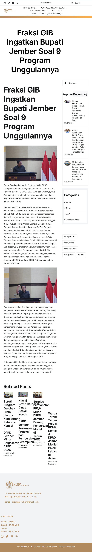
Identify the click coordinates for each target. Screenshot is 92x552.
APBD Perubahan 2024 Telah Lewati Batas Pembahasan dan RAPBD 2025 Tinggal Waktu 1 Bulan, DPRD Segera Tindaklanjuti (79, 141)
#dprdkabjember (70, 249)
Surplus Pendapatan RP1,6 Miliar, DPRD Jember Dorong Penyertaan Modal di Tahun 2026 (41, 420)
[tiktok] (9, 3)
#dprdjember (69, 243)
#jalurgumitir (68, 255)
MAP (68, 214)
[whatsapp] (17, 3)
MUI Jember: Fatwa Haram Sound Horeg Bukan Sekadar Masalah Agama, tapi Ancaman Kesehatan (79, 170)
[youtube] (13, 3)
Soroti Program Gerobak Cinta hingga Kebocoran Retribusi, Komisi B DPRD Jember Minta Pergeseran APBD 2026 (11, 425)
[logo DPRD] (10, 9)
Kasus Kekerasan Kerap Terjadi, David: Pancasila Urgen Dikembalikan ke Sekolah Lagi (78, 110)
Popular (68, 94)
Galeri (68, 208)
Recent (78, 94)
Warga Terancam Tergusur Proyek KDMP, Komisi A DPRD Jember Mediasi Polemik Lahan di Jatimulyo (55, 436)
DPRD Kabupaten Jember (47, 546)
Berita (68, 202)
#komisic (81, 255)
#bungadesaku (69, 237)
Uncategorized (72, 219)
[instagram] (5, 3)
